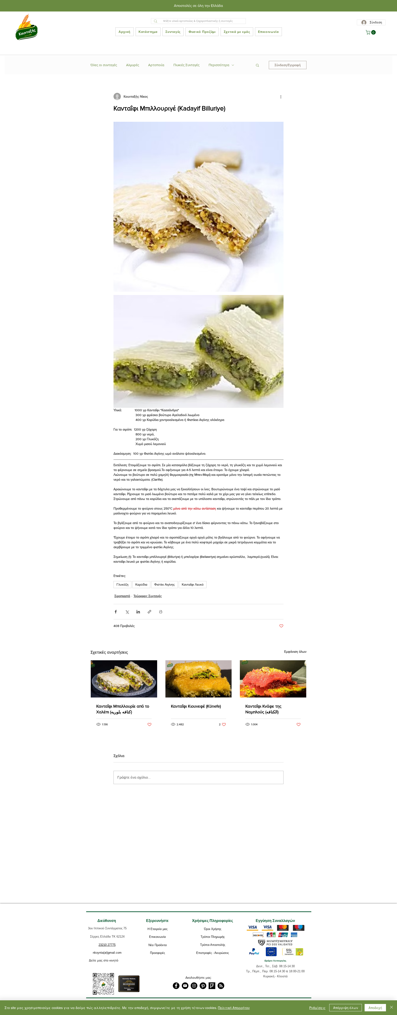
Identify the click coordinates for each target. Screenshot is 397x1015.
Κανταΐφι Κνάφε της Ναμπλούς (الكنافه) (263, 709)
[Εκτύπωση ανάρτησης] (161, 612)
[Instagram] (194, 985)
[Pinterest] (203, 985)
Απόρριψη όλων (345, 1007)
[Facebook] (176, 985)
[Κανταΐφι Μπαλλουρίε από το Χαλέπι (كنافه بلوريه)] (124, 678)
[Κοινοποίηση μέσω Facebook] (115, 612)
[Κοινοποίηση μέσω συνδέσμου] (149, 612)
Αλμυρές (132, 65)
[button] (371, 32)
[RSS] (221, 985)
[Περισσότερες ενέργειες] (281, 96)
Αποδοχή (375, 1007)
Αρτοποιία (156, 65)
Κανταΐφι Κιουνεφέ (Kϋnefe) (196, 706)
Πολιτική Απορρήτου (234, 1007)
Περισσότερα (219, 65)
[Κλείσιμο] (391, 1007)
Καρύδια (141, 584)
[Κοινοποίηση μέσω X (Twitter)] (127, 612)
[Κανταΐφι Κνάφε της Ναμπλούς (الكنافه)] (273, 678)
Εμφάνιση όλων (295, 651)
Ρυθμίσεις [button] (317, 1007)
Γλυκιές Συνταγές (186, 65)
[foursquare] (212, 985)
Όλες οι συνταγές (104, 65)
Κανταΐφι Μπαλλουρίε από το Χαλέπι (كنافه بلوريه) (122, 709)
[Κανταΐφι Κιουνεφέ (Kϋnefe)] (198, 678)
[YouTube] (185, 985)
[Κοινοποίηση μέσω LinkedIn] (138, 612)
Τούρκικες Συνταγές (147, 596)
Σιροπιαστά (122, 596)
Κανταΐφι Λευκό (193, 584)
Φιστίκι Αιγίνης (164, 584)
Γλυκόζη (122, 584)
